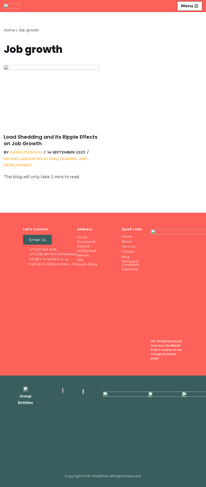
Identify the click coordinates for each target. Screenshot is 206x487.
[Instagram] (47, 272)
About (127, 241)
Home (9, 30)
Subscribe (130, 269)
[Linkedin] (37, 272)
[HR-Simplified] (13, 6)
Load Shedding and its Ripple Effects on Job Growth (50, 140)
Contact (128, 251)
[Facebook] (27, 272)
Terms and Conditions (130, 263)
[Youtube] (57, 272)
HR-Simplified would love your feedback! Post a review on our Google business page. (166, 349)
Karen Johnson (26, 152)
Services (129, 246)
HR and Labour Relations (31, 159)
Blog (125, 257)
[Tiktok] (27, 281)
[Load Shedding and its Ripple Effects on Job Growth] (51, 97)
